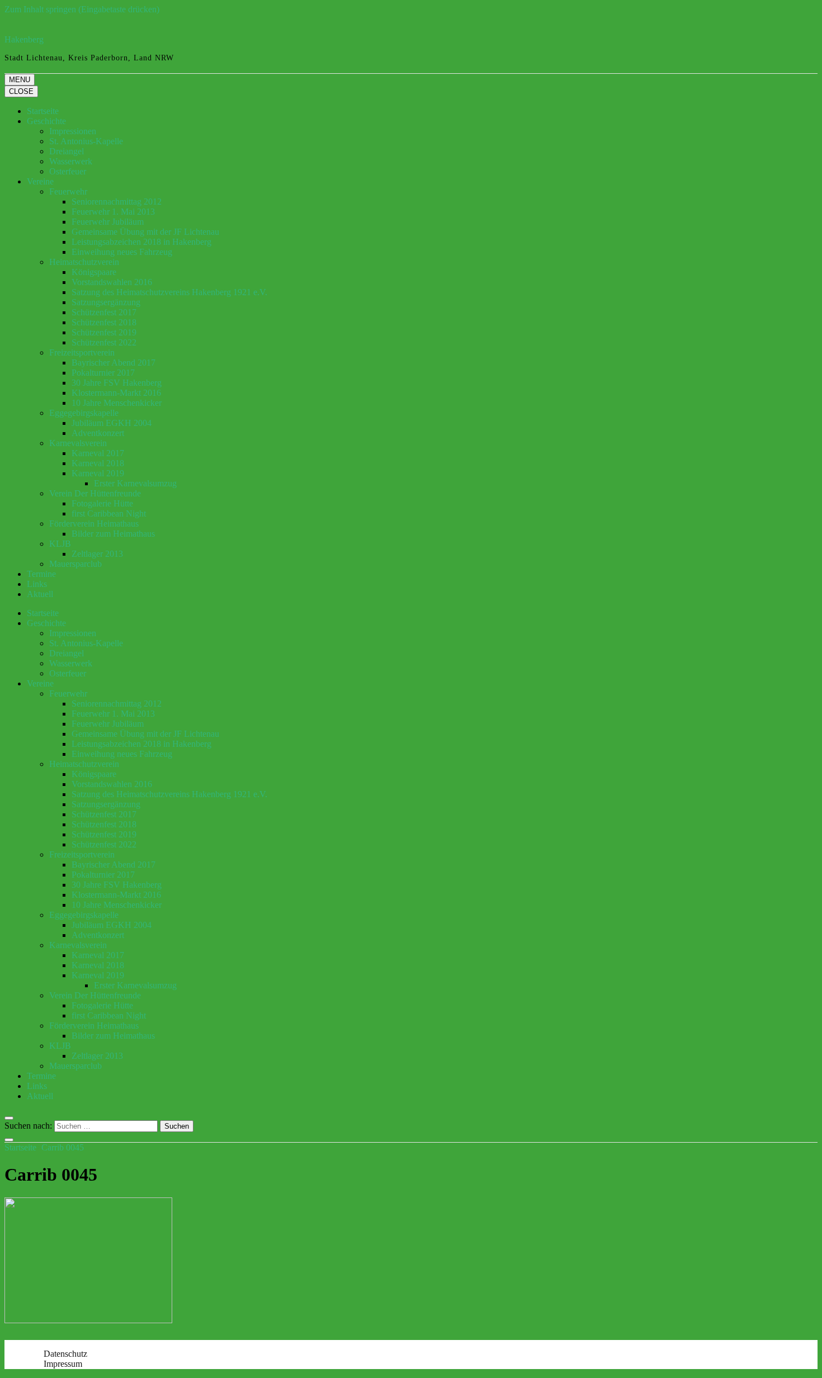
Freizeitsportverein (82, 352)
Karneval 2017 (98, 453)
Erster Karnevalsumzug (135, 483)
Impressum (63, 1363)
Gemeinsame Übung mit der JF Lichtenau (145, 231)
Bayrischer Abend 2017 (113, 362)
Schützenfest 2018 (104, 322)
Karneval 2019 (98, 473)
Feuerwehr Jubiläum (108, 221)
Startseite (43, 111)
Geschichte (46, 121)
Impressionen (72, 131)
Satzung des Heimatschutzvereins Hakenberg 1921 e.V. (169, 292)
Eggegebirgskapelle (84, 413)
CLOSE (21, 91)
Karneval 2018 (98, 463)
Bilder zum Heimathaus (113, 533)
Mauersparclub (75, 564)
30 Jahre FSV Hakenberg (117, 382)
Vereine (40, 181)
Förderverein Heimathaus (94, 523)
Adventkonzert (98, 433)
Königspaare (94, 272)
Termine (41, 574)
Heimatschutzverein (84, 262)
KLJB (60, 543)
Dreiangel (66, 151)
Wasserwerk (70, 161)
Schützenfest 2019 (104, 332)
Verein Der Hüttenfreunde (95, 493)
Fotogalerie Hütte (102, 503)
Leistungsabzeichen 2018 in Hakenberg (141, 242)
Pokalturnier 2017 (103, 372)
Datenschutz (65, 1353)
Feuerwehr (68, 191)
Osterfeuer (67, 171)
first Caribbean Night (109, 513)
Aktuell (40, 594)
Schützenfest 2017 (104, 312)
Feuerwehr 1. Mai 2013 (113, 211)
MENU (19, 79)
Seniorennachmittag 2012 (117, 201)
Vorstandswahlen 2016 (112, 282)
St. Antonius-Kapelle (86, 141)
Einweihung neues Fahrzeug (122, 252)
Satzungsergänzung (106, 302)
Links (37, 584)
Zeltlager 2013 (97, 553)
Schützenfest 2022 (104, 342)
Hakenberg (24, 39)
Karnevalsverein (78, 443)
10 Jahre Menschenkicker (117, 403)
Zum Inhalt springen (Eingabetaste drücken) (81, 9)
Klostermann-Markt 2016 (116, 392)
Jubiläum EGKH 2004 (112, 423)
